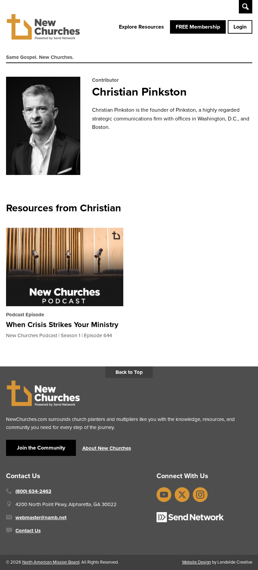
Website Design (196, 562)
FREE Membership (198, 27)
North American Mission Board (50, 562)
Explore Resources (141, 27)
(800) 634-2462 (33, 491)
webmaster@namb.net (41, 517)
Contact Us (28, 530)
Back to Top (129, 372)
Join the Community (41, 448)
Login (240, 27)
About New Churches (106, 448)
